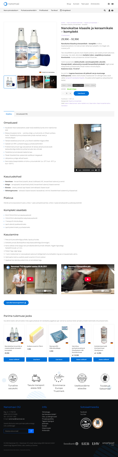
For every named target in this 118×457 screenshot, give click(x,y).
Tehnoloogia (46, 412)
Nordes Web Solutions (14, 450)
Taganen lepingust (48, 421)
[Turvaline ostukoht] (13, 378)
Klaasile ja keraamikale (90, 23)
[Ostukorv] (112, 10)
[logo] (11, 4)
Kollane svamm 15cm (35, 346)
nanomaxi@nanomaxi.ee (16, 419)
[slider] (86, 170)
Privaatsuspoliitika (48, 419)
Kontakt (44, 426)
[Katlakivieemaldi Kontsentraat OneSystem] (103, 334)
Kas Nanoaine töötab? (49, 414)
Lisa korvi (81, 93)
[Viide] (109, 10)
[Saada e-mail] (31, 431)
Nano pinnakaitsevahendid (74, 23)
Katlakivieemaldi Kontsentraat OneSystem (100, 348)
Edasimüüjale (46, 428)
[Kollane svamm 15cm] (36, 334)
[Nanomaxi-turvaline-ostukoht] (85, 423)
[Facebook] (109, 4)
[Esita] (77, 170)
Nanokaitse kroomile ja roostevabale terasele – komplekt (13, 348)
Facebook (83, 412)
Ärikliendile (46, 430)
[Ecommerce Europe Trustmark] (59, 378)
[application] (87, 148)
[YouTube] (112, 4)
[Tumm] (96, 170)
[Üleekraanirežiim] (99, 170)
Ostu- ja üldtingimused (49, 417)
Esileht (63, 23)
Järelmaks (45, 424)
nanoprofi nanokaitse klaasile (74, 78)
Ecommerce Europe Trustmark (59, 388)
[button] (19, 10)
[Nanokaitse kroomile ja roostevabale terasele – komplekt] (14, 334)
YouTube (83, 414)
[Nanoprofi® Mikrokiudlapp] (59, 334)
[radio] (67, 85)
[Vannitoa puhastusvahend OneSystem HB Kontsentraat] (81, 334)
